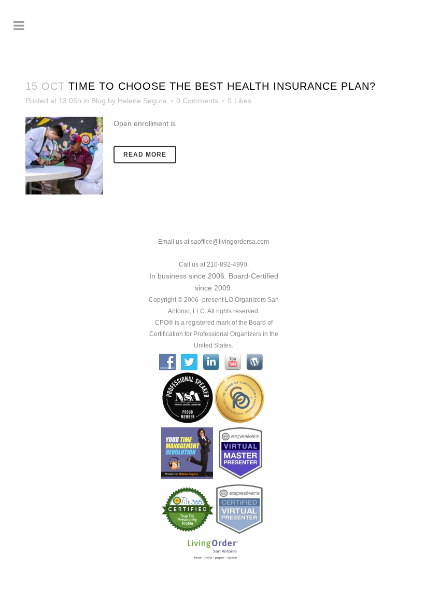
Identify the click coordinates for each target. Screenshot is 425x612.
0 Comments (197, 100)
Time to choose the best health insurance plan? (222, 86)
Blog (98, 100)
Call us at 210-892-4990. (214, 264)
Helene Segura (142, 100)
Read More (144, 154)
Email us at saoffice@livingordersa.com (213, 241)
